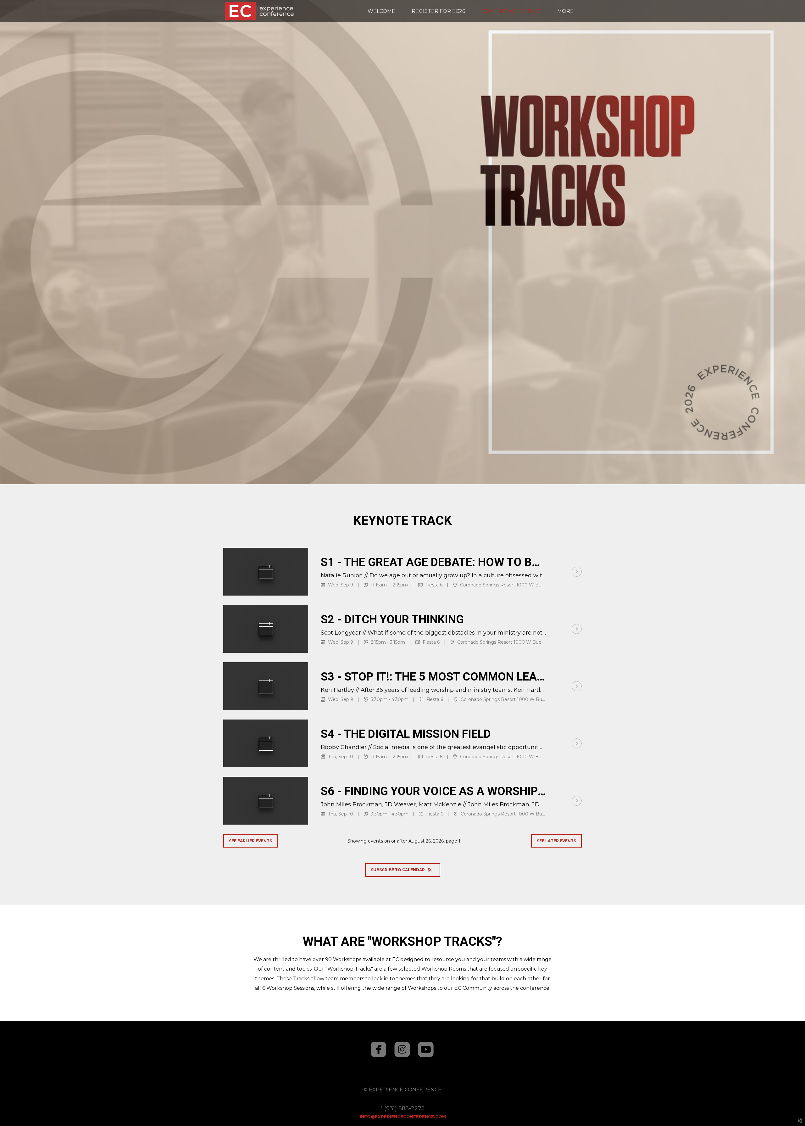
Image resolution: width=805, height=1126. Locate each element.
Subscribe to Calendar (398, 869)
